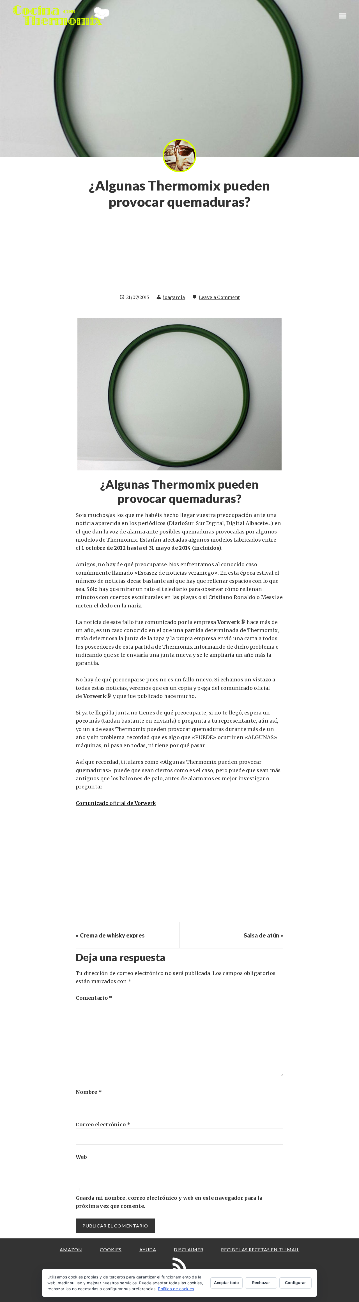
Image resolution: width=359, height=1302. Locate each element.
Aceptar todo (226, 1282)
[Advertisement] (179, 254)
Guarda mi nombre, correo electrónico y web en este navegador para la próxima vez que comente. (169, 1202)
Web (81, 1157)
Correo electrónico (103, 1124)
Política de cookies (176, 1288)
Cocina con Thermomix (61, 15)
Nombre (89, 1092)
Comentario (94, 998)
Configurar (295, 1282)
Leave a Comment (219, 297)
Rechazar (261, 1282)
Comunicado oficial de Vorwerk (116, 803)
